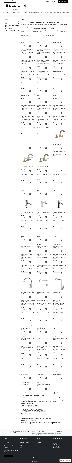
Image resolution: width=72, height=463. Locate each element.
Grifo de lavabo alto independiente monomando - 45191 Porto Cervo (59, 304)
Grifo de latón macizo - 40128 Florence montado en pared (59, 224)
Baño (8, 12)
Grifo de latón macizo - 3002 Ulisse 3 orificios (43, 53)
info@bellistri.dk (57, 447)
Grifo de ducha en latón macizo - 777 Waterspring (43, 247)
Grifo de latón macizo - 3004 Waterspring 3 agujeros (58, 144)
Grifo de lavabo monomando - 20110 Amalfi (59, 87)
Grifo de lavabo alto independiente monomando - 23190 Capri (27, 328)
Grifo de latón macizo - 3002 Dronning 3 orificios (60, 258)
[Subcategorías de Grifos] (18, 21)
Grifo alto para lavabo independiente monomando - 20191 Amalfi (43, 328)
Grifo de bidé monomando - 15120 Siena (27, 213)
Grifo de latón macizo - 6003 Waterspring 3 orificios (58, 374)
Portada (6, 19)
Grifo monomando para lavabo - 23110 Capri (43, 87)
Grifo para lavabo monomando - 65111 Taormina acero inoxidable (43, 64)
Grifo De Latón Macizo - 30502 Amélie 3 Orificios (28, 109)
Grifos (4, 12)
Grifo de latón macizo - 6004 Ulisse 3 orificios (27, 362)
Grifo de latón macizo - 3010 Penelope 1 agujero (28, 293)
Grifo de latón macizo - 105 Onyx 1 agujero (43, 120)
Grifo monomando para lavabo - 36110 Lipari (28, 87)
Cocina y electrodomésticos (10, 30)
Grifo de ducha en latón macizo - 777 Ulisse (59, 155)
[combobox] (60, 7)
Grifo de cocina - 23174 (25, 63)
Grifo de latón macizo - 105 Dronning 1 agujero (28, 42)
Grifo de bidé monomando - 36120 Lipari (59, 213)
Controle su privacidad (8, 455)
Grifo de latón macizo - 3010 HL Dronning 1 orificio (26, 374)
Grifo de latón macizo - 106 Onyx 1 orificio (27, 247)
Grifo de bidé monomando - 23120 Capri (43, 190)
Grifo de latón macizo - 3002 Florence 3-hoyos (60, 328)
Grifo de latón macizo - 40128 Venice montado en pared (43, 224)
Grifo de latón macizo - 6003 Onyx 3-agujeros (43, 350)
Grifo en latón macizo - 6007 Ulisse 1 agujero (43, 293)
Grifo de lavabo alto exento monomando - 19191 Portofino (44, 304)
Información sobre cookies (25, 442)
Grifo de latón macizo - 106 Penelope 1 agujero (60, 120)
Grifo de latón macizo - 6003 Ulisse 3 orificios (43, 269)
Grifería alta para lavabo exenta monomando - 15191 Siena (26, 316)
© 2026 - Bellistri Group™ (36, 461)
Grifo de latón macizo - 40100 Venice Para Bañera (27, 339)
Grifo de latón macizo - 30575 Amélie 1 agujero (44, 236)
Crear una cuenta (40, 444)
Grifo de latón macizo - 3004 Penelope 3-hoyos (43, 167)
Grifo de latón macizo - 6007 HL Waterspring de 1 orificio (42, 362)
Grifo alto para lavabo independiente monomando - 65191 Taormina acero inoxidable (27, 304)
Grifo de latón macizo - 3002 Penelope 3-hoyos (28, 269)
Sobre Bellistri (22, 445)
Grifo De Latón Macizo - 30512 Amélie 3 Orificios (60, 339)
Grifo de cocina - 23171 (41, 177)
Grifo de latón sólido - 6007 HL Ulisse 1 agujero (60, 362)
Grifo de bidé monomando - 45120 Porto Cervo (60, 190)
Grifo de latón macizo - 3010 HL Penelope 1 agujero (42, 374)
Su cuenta (38, 438)
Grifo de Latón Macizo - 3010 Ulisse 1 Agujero (59, 53)
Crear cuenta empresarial (62, 1)
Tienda (21, 448)
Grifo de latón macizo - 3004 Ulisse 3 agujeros (27, 178)
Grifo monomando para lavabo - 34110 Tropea (59, 75)
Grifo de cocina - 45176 (57, 292)
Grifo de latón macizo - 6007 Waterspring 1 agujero (26, 258)
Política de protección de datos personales (27, 444)
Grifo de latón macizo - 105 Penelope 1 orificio (44, 42)
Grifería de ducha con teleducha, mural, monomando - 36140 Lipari (60, 316)
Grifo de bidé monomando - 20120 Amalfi (27, 224)
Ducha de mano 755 (24, 384)
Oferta (21, 447)
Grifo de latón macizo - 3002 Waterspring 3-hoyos (58, 247)
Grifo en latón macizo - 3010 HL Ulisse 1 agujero (43, 131)
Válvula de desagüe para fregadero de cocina (33, 12)
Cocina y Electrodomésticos (16, 12)
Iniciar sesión (39, 442)
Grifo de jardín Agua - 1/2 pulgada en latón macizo (27, 53)
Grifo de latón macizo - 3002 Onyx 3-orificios (27, 120)
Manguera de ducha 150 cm (42, 257)
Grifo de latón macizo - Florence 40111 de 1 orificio (59, 98)
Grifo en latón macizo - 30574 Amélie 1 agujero (44, 109)
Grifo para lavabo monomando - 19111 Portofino (59, 64)
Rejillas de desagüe (48, 12)
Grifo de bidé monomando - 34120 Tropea (43, 213)
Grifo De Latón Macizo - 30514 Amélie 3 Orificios (28, 236)
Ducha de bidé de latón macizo (26, 97)
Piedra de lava (66, 12)
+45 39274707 (56, 446)
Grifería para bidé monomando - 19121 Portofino (28, 190)
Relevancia (52, 35)
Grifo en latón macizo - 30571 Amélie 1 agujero (28, 351)
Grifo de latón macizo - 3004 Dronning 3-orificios (27, 167)
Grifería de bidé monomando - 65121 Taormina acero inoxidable (59, 178)
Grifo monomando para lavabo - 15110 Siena (43, 75)
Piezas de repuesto (57, 12)
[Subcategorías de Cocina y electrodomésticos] (18, 30)
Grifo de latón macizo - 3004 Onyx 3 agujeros (59, 236)
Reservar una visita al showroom (10, 2)
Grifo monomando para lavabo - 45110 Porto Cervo (28, 75)
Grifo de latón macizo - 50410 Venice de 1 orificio (44, 98)
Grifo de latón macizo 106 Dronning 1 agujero (59, 109)
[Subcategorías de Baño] (18, 23)
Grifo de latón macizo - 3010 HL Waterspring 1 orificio (26, 131)
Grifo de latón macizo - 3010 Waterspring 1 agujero (58, 42)
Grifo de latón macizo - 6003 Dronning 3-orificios (43, 385)
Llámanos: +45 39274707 (8, 0)
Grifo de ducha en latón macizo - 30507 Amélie (44, 338)
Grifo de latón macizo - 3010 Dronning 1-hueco (59, 269)
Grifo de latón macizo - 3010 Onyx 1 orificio (59, 350)
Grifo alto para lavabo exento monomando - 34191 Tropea (42, 316)
